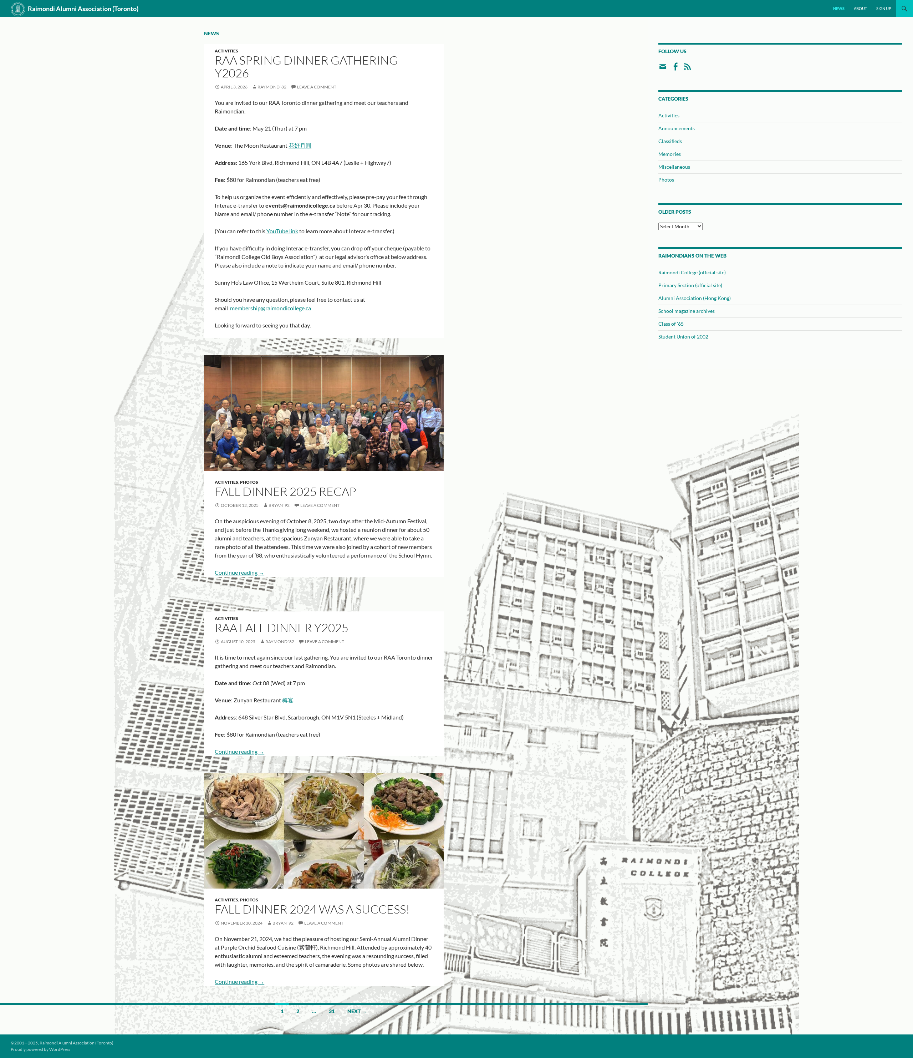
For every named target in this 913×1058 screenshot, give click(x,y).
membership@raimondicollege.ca (270, 308)
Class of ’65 (671, 324)
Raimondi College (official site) (692, 272)
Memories (669, 154)
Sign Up (883, 8)
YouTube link (282, 231)
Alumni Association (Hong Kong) (694, 298)
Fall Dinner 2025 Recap (285, 491)
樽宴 (288, 700)
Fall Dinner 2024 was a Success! (312, 909)
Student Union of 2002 (683, 337)
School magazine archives (686, 311)
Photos (249, 482)
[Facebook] (675, 69)
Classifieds (670, 141)
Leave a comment (316, 87)
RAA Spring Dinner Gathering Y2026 (306, 66)
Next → (357, 1011)
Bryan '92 (279, 505)
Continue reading (239, 572)
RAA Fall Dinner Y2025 (281, 627)
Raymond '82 (271, 87)
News (839, 8)
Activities (226, 51)
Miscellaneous (674, 167)
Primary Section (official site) (690, 285)
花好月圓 (300, 145)
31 (332, 1011)
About (860, 8)
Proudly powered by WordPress (40, 1049)
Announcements (676, 128)
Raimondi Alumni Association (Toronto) (83, 8)
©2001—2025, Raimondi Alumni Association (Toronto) (62, 1043)
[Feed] (687, 69)
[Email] (662, 69)
